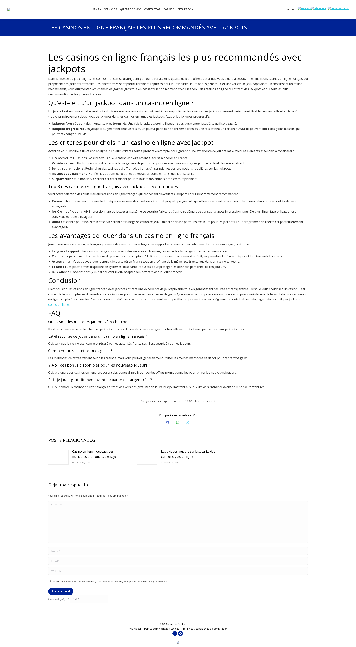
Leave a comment (205, 401)
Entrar (290, 9)
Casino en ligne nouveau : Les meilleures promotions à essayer (95, 454)
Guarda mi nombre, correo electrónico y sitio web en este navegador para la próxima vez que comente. (110, 581)
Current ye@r (58, 599)
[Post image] (58, 457)
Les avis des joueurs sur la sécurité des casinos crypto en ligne (188, 454)
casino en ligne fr (162, 401)
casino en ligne (58, 305)
